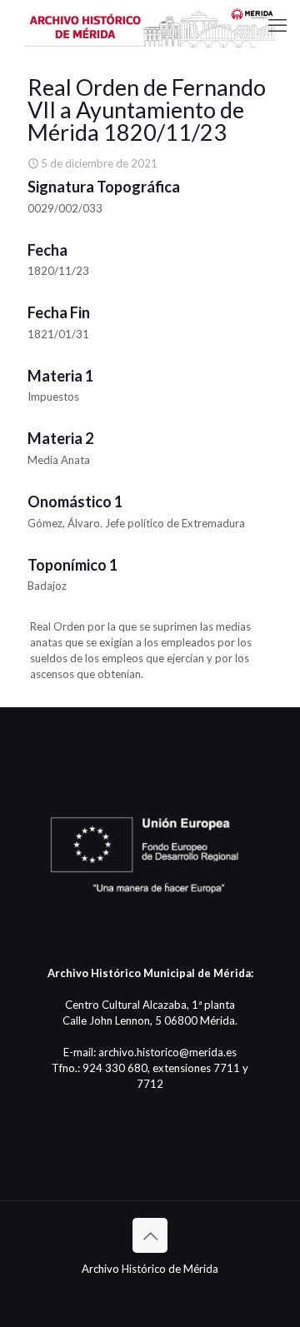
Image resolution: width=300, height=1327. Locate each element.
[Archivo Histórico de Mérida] (150, 25)
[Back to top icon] (150, 1235)
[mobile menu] (277, 25)
